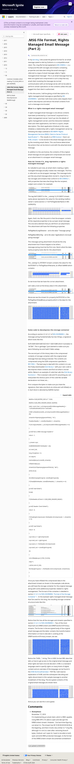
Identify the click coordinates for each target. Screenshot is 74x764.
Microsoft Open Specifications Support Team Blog (42, 34)
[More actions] (70, 34)
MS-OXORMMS (58, 334)
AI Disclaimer (6, 760)
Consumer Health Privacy (58, 760)
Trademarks (16, 763)
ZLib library (49, 367)
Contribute (36, 760)
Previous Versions (18, 760)
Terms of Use (6, 763)
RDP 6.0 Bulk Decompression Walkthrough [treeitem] (12, 98)
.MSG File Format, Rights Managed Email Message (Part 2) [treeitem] (15, 89)
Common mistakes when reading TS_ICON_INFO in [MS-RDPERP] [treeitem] (15, 81)
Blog (27, 760)
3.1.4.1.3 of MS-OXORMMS (43, 623)
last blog (35, 60)
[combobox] (13, 36)
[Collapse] (24, 32)
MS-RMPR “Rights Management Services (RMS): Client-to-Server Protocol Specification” (48, 134)
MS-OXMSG (61, 65)
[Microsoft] (3, 17)
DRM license (56, 137)
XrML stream (32, 140)
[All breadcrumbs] (29, 34)
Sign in (69, 17)
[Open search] (64, 17)
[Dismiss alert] (70, 3)
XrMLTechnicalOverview (39, 672)
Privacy (44, 760)
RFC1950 (31, 364)
